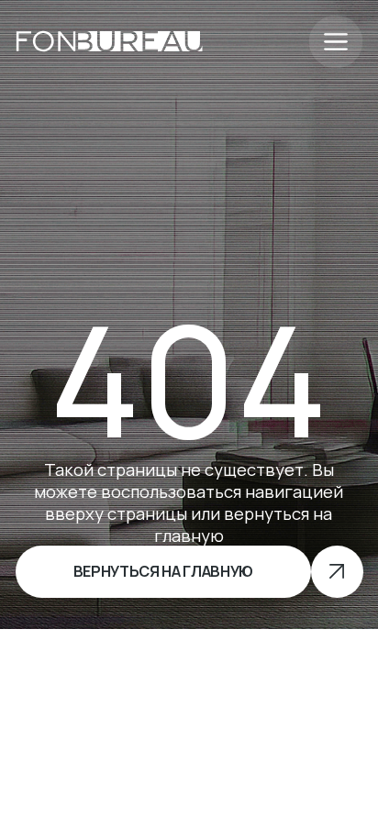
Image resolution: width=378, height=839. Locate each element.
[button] (335, 42)
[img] (109, 41)
